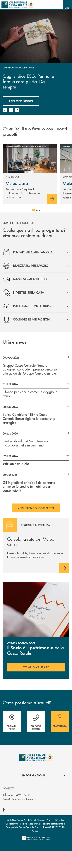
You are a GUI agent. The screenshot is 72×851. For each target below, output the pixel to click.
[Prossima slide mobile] (17, 110)
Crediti (35, 830)
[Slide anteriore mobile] (5, 110)
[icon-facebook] (4, 810)
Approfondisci (20, 101)
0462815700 (22, 795)
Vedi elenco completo (36, 508)
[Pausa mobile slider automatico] (11, 110)
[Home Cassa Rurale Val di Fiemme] (18, 4)
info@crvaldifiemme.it (24, 799)
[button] (67, 4)
